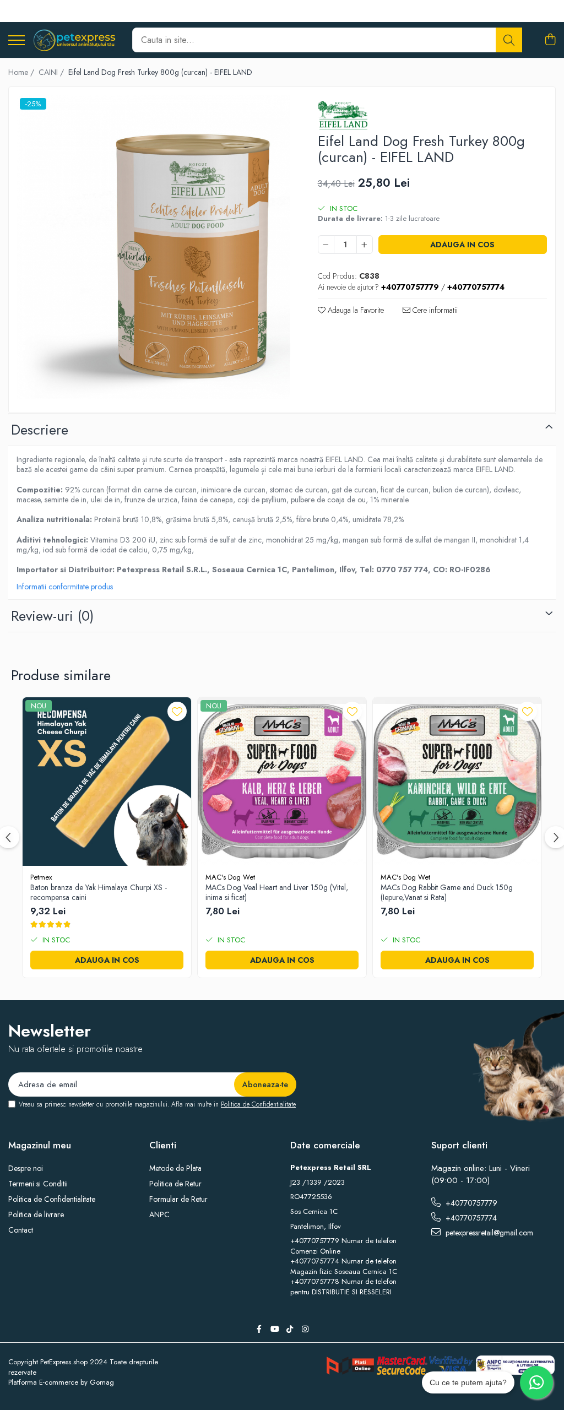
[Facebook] (258, 1329)
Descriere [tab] (39, 429)
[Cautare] (509, 40)
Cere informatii (434, 310)
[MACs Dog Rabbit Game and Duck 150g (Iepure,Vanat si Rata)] (457, 781)
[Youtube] (274, 1329)
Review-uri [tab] (52, 615)
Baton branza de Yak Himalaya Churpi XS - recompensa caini (98, 892)
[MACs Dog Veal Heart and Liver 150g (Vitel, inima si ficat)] (282, 781)
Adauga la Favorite (355, 310)
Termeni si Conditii (38, 1183)
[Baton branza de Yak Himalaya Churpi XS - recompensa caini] (107, 781)
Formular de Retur (178, 1199)
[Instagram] (305, 1329)
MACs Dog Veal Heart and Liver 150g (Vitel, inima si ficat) (276, 892)
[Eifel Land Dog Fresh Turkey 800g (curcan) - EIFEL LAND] (153, 247)
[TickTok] (289, 1329)
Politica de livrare (36, 1214)
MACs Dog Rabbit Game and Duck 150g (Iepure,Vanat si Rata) (447, 892)
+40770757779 (470, 1202)
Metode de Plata (175, 1168)
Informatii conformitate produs (65, 587)
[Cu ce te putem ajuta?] (536, 1382)
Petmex (41, 877)
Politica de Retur (175, 1183)
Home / (22, 72)
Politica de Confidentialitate (258, 1104)
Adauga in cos (462, 244)
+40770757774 (470, 1217)
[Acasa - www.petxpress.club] (74, 40)
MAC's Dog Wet (230, 877)
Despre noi (25, 1168)
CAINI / (52, 72)
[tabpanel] (153, 247)
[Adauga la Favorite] (177, 711)
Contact (20, 1229)
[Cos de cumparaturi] (550, 40)
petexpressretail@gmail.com (488, 1232)
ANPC (159, 1214)
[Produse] (16, 41)
